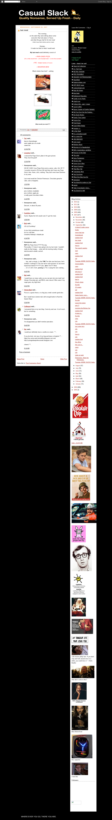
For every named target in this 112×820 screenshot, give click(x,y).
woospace (76, 180)
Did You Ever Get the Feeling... (83, 112)
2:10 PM (27, 199)
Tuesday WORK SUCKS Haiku (85, 261)
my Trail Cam (77, 69)
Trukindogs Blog (78, 172)
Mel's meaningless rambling (82, 150)
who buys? (78, 272)
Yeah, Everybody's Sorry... (81, 188)
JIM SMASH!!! (78, 139)
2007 (75, 215)
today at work (79, 355)
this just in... (79, 345)
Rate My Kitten (78, 90)
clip (76, 321)
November (79, 220)
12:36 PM (27, 149)
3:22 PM (27, 209)
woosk (75, 185)
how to (77, 245)
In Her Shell (77, 131)
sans (76, 253)
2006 (75, 387)
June (77, 371)
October (78, 222)
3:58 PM (27, 220)
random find (79, 238)
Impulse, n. (76, 128)
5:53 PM (27, 286)
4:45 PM (27, 271)
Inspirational (79, 235)
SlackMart (76, 80)
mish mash (76, 142)
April (77, 376)
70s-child (76, 155)
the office (78, 342)
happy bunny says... (81, 295)
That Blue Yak (77, 169)
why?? (77, 305)
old (76, 258)
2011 (75, 204)
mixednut (27, 153)
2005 (75, 390)
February (79, 381)
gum (76, 251)
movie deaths (79, 264)
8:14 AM (26, 348)
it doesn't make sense (82, 227)
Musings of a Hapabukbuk (81, 147)
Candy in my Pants (79, 98)
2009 (75, 210)
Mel (25, 275)
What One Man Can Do (80, 177)
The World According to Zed (82, 182)
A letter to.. (78, 313)
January (78, 384)
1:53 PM (27, 184)
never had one (79, 232)
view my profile (76, 52)
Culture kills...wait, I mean (81, 104)
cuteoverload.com (79, 88)
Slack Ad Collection (79, 66)
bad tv (77, 279)
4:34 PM (27, 238)
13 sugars (78, 287)
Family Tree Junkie (79, 117)
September (79, 225)
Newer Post (20, 359)
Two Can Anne (77, 174)
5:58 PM (27, 302)
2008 (75, 212)
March (78, 378)
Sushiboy (27, 213)
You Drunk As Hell (79, 190)
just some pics (79, 326)
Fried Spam (77, 123)
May (77, 373)
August (78, 365)
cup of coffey (77, 107)
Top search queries (81, 248)
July (77, 368)
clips (76, 318)
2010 (75, 207)
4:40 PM (27, 255)
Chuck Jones (79, 282)
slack (77, 347)
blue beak (76, 93)
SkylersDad (28, 290)
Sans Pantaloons (78, 158)
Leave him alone (80, 303)
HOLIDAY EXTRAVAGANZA (82, 77)
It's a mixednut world (79, 134)
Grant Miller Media (79, 126)
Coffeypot (27, 306)
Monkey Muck (77, 144)
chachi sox (76, 101)
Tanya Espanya (78, 166)
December (79, 217)
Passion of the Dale (79, 153)
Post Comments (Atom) (33, 363)
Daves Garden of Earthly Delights (84, 109)
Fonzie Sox (77, 120)
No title (77, 285)
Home (42, 359)
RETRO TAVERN (78, 71)
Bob (25, 223)
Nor (25, 329)
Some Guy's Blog (78, 163)
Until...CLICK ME (77, 443)
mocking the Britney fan (82, 308)
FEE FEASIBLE (78, 74)
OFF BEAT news (78, 85)
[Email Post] (63, 130)
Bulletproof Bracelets (80, 96)
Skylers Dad (77, 161)
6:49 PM (27, 315)
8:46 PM (27, 325)
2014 (75, 202)
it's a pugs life (77, 136)
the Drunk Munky (78, 115)
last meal (78, 240)
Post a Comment (24, 352)
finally (77, 230)
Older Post (63, 359)
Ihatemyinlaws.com (79, 82)
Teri (25, 138)
